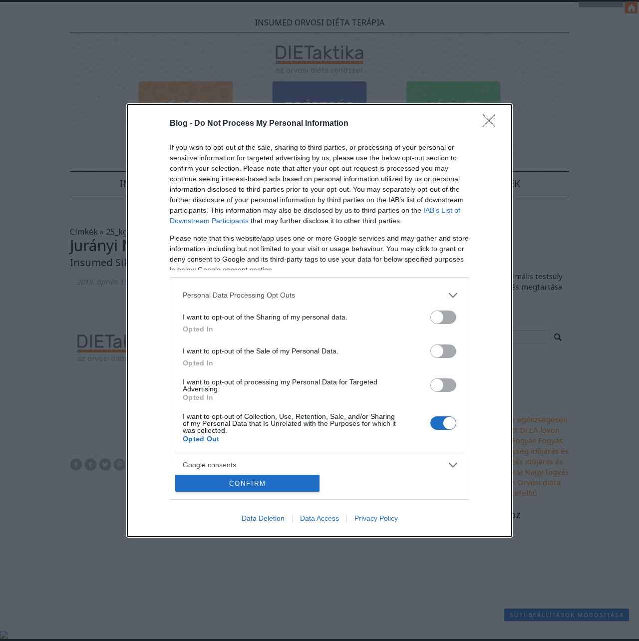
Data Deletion (263, 518)
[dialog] (319, 320)
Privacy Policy (376, 518)
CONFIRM (247, 483)
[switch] (443, 317)
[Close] (492, 123)
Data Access (319, 518)
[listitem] (319, 295)
